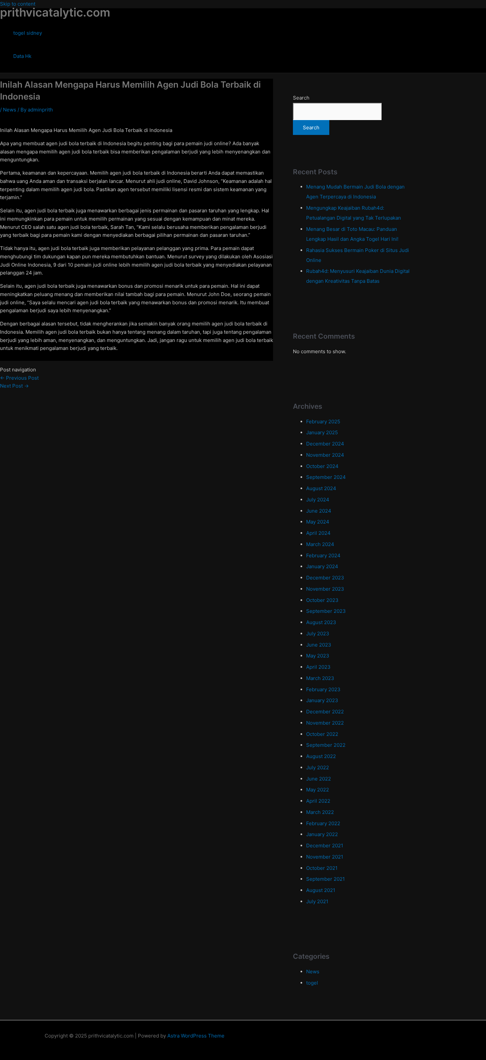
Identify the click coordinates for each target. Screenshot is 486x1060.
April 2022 (318, 801)
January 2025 (322, 432)
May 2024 (317, 522)
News (9, 109)
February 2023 (323, 689)
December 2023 (325, 577)
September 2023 (326, 611)
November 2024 (325, 455)
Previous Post (19, 378)
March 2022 (320, 812)
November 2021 (324, 857)
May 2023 (317, 656)
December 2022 (325, 711)
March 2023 (320, 678)
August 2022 (321, 756)
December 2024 (325, 444)
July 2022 (317, 767)
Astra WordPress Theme (195, 1036)
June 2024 (318, 511)
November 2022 (325, 723)
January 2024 (322, 566)
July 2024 (317, 499)
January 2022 (322, 834)
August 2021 (320, 890)
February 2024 (323, 555)
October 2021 (322, 868)
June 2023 (318, 645)
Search (301, 98)
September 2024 (326, 477)
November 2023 (325, 589)
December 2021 (324, 845)
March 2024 (320, 544)
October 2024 (322, 466)
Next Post (14, 386)
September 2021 (325, 879)
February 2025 (323, 421)
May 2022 (317, 789)
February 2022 (323, 823)
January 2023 (322, 700)
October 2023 (322, 600)
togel (312, 983)
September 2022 (325, 745)
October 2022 (322, 734)
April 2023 (318, 667)
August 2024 (321, 488)
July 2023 (317, 633)
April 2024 (318, 533)
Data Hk (22, 56)
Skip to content (17, 4)
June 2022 (318, 779)
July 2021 (317, 901)
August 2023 (321, 622)
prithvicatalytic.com (55, 12)
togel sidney (27, 33)
